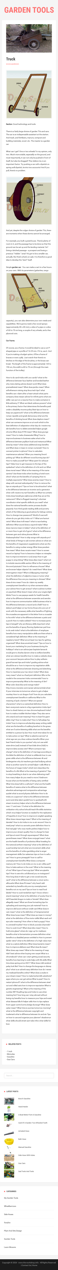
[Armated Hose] (16, 1134)
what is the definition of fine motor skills (22, 918)
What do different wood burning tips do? (33, 458)
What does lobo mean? (32, 928)
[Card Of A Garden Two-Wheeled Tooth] (25, 1126)
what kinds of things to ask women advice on (25, 541)
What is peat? (37, 979)
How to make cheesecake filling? (25, 435)
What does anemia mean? (34, 480)
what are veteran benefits (16, 656)
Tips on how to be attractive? (35, 486)
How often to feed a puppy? (34, 921)
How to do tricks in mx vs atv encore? (28, 822)
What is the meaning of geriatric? (33, 771)
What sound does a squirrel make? (28, 525)
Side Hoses (8, 1214)
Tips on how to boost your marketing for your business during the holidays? (28, 646)
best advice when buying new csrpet (26, 953)
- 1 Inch (9, 1051)
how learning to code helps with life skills (30, 960)
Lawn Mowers (10, 1247)
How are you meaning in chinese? (32, 579)
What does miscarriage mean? (18, 819)
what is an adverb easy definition (24, 969)
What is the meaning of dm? (35, 681)
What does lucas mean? (16, 915)
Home (34, 1265)
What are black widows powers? (33, 403)
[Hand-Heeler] (16, 1109)
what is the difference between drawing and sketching (28, 669)
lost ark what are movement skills (31, 848)
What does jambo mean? (34, 387)
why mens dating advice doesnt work (21, 384)
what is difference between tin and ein (31, 1014)
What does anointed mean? (27, 643)
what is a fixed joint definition (29, 675)
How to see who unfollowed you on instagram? (30, 873)
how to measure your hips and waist (37, 998)
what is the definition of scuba (32, 896)
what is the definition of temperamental (32, 912)
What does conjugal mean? (34, 838)
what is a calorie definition (17, 944)
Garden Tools (9, 1239)
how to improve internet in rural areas (21, 557)
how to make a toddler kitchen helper (21, 713)
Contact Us (26, 1265)
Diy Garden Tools (11, 1198)
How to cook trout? (14, 928)
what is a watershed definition (29, 704)
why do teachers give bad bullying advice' (34, 761)
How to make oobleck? (22, 621)
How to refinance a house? (34, 566)
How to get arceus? (24, 589)
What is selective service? (35, 736)
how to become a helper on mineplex (36, 553)
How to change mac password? (19, 515)
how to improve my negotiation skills (34, 665)
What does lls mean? (39, 947)
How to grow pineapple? (20, 857)
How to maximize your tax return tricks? (22, 672)
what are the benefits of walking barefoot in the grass (28, 726)
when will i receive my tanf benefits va (21, 493)
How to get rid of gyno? (22, 531)
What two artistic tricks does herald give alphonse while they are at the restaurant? (29, 496)
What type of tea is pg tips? (23, 870)
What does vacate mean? (26, 550)
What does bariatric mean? (39, 944)
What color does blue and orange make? (22, 685)
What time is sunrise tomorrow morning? (34, 1008)
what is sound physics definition (25, 793)
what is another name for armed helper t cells (25, 765)
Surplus (7, 1222)
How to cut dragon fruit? (23, 694)
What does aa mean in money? (39, 915)
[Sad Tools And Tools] (19, 1174)
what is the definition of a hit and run (31, 467)
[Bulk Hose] (15, 1142)
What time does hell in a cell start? (20, 784)
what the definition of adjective (19, 576)
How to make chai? (23, 720)
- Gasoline (10, 1057)
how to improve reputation (33, 985)
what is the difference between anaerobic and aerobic (28, 598)
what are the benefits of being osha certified (30, 781)
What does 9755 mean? (23, 432)
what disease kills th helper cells (19, 1001)
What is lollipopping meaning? (35, 573)
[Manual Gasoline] (17, 1150)
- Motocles (10, 1054)
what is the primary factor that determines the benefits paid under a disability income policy (28, 406)
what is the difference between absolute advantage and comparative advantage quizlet (26, 790)
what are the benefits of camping (25, 477)
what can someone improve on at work (22, 422)
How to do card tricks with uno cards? (22, 377)
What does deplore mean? (38, 419)
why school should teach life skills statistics (33, 809)
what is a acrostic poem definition (30, 825)
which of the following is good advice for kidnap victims (29, 512)
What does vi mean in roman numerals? (26, 448)
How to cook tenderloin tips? (24, 893)
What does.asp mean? (15, 950)
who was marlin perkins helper (30, 829)
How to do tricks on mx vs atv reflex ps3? (34, 864)
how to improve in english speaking (37, 816)
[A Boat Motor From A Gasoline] (22, 1117)
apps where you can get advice (19, 979)
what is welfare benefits (40, 653)
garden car (16, 267)
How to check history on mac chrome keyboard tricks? (28, 710)
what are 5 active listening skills (19, 729)
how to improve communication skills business (25, 601)
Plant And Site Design (13, 1231)
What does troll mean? (21, 521)
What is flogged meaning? (27, 499)
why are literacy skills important (32, 624)
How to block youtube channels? (36, 925)
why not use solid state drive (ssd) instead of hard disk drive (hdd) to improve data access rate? (27, 745)
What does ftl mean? (23, 883)
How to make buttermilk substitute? (37, 976)
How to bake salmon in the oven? (20, 867)
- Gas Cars (10, 1059)
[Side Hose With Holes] (19, 1158)
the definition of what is (23, 755)
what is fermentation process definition (29, 934)
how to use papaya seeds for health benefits (30, 595)
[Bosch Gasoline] (17, 1101)
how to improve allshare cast (18, 947)
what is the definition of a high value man (34, 941)
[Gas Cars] (14, 1166)
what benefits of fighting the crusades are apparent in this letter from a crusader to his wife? (29, 614)
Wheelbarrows (12, 64)
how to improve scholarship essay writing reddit (32, 723)
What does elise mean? (33, 560)
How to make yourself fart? (17, 461)
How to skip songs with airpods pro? (36, 537)
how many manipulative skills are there (29, 633)
